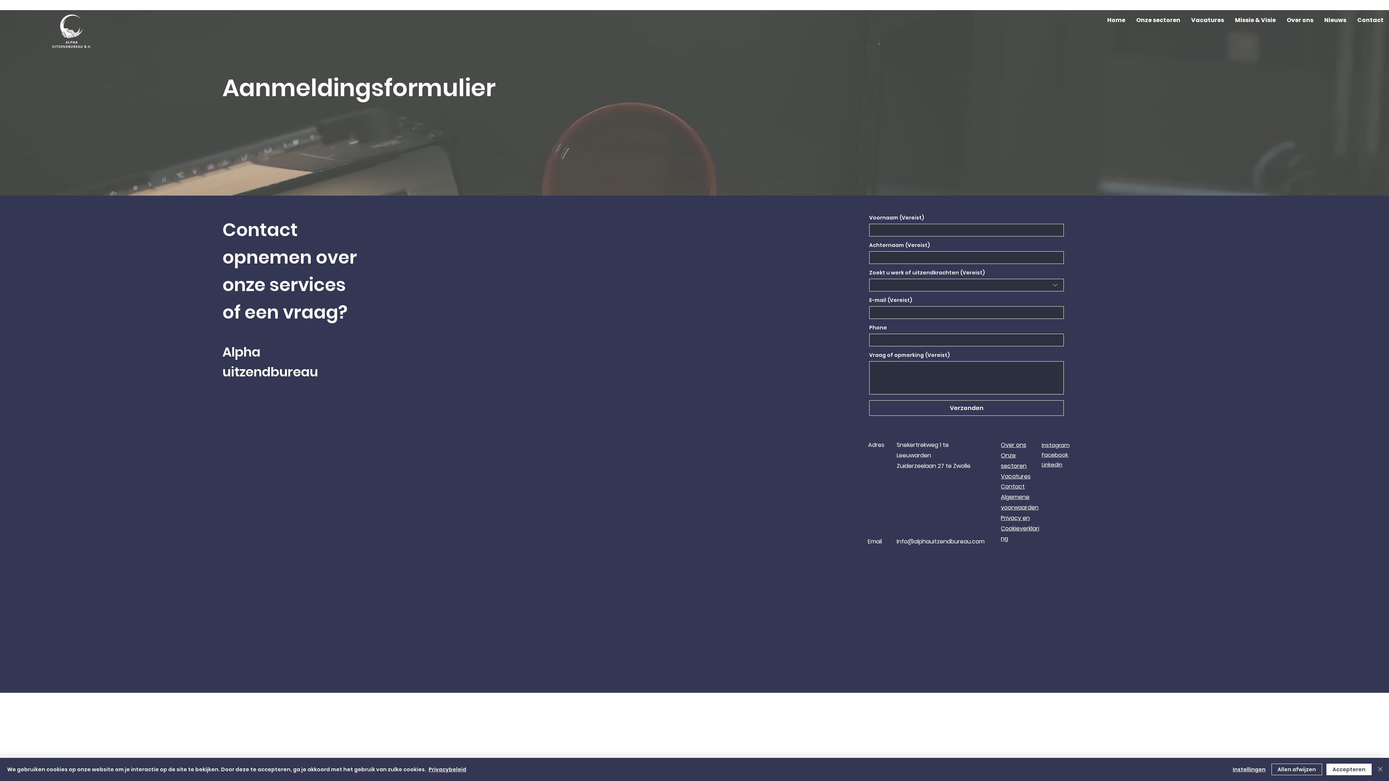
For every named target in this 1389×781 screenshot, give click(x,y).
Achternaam (899, 245)
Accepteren (1349, 769)
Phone (878, 328)
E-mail (890, 300)
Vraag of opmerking (909, 355)
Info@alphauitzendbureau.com (941, 541)
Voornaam (896, 218)
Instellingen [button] (1249, 769)
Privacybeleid (447, 769)
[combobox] (966, 285)
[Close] (1380, 769)
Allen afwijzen (1297, 769)
